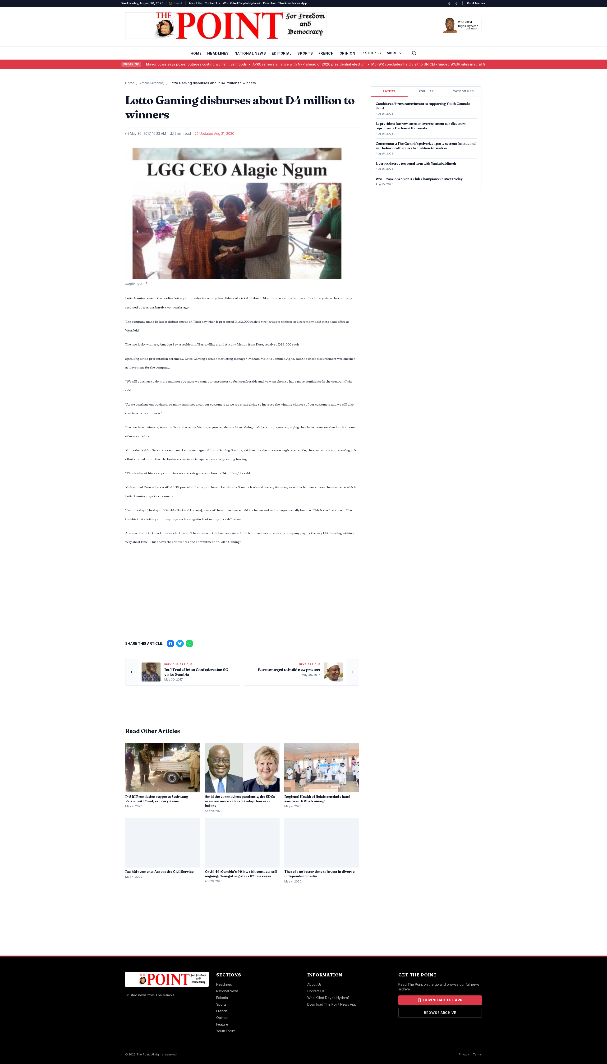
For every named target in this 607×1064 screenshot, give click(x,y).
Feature (222, 1024)
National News (250, 53)
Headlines (218, 53)
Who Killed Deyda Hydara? (241, 3)
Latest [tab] (389, 91)
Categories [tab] (463, 91)
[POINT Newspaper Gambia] (449, 3)
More (392, 53)
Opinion (347, 53)
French (326, 53)
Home (196, 53)
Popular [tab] (426, 91)
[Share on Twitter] (180, 643)
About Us (195, 3)
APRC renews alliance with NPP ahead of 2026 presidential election (288, 64)
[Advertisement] (242, 591)
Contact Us (212, 3)
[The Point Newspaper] (456, 3)
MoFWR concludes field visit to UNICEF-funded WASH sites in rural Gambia (412, 64)
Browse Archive (440, 1013)
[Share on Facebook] (170, 643)
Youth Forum (225, 1031)
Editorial (282, 53)
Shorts (373, 53)
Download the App (443, 1000)
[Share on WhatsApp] (189, 643)
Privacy (464, 1054)
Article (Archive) (152, 83)
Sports (305, 53)
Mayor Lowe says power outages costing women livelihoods (175, 64)
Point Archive (476, 3)
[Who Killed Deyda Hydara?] (462, 25)
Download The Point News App (285, 3)
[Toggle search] (414, 53)
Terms (477, 1054)
